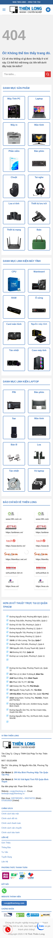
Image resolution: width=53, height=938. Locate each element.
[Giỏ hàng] (48, 9)
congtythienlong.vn (18, 791)
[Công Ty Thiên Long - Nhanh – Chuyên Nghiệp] (25, 9)
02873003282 (17, 798)
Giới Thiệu (5, 843)
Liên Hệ (4, 862)
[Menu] (4, 9)
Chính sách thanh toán (11, 823)
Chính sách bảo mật (10, 814)
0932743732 (30, 798)
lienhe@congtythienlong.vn (12, 793)
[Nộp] (48, 74)
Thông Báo (6, 847)
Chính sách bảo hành (10, 832)
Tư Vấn (4, 852)
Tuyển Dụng (6, 857)
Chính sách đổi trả (9, 818)
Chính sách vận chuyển (11, 828)
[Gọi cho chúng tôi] (4, 890)
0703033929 (6, 800)
